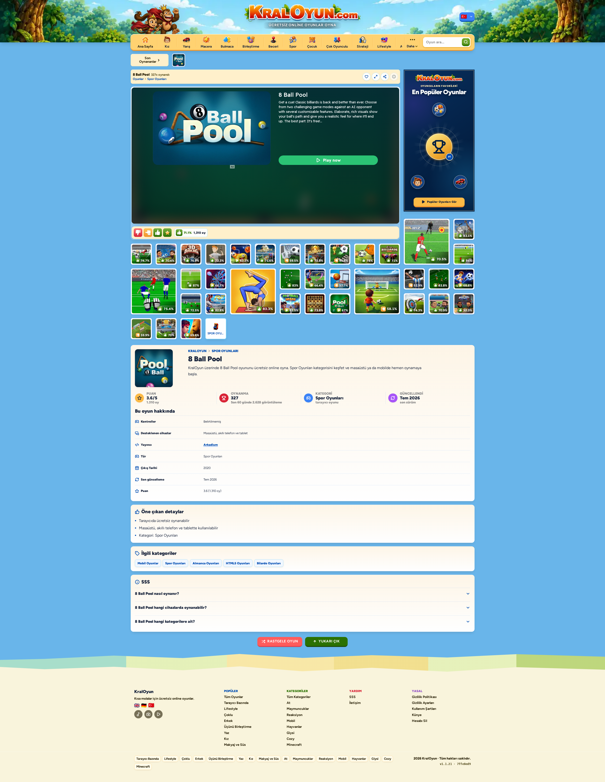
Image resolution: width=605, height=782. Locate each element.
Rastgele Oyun (282, 641)
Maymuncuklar (298, 709)
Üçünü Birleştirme (237, 727)
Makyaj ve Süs (235, 745)
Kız (226, 739)
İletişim (355, 703)
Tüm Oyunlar (233, 697)
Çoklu (228, 715)
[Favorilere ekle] (367, 77)
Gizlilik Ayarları (423, 703)
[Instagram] (148, 714)
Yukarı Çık (329, 641)
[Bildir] (394, 77)
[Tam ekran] (376, 77)
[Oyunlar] (467, 17)
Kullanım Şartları (424, 709)
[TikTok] (138, 714)
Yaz (226, 733)
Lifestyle (231, 709)
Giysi (290, 733)
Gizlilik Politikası (424, 697)
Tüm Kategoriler (299, 697)
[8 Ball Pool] (178, 60)
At (288, 703)
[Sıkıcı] (138, 232)
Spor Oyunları (156, 78)
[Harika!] (157, 232)
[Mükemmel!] (167, 232)
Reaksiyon (294, 715)
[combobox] (442, 42)
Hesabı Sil (419, 721)
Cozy (290, 739)
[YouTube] (158, 714)
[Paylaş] (385, 77)
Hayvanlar (294, 727)
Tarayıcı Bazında (236, 703)
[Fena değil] (148, 232)
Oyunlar (138, 78)
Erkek (228, 721)
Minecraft (294, 745)
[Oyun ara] (466, 42)
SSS (352, 697)
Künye (417, 715)
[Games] (136, 705)
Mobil (291, 721)
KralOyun (197, 351)
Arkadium (210, 444)
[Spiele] (144, 705)
